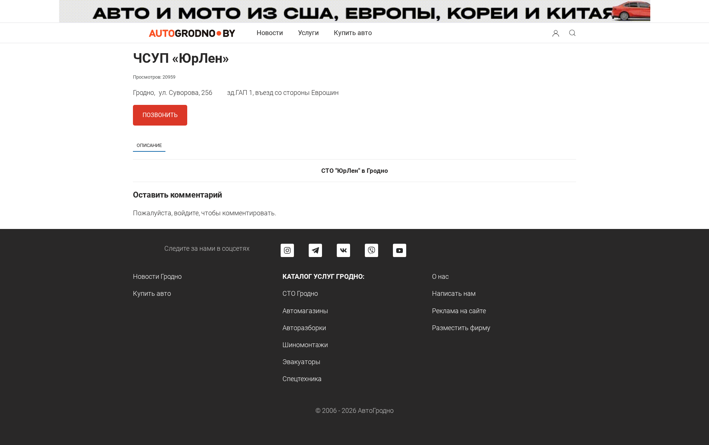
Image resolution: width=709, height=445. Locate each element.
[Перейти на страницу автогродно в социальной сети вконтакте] (343, 250)
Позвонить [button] (160, 115)
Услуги (308, 33)
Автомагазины (305, 311)
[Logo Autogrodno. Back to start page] (192, 32)
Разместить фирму (461, 328)
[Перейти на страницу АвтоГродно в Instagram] (287, 250)
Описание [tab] (149, 145)
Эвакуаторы (301, 362)
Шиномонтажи (305, 345)
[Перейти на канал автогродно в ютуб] (399, 250)
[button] (555, 32)
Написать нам (454, 293)
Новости (270, 33)
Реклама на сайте (459, 311)
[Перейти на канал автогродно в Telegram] (315, 250)
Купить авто (353, 33)
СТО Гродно (300, 293)
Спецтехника (302, 379)
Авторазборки (304, 328)
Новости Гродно (157, 276)
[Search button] (555, 33)
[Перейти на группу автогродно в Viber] (371, 250)
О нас (440, 276)
